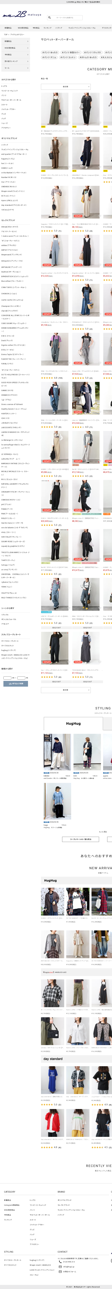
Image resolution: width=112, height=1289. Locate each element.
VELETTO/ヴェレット (9, 593)
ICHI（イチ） (5, 418)
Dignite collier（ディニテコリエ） (13, 345)
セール (7, 68)
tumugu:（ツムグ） (8, 565)
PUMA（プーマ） (7, 509)
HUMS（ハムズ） (7, 168)
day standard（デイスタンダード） (13, 205)
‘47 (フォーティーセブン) (10, 241)
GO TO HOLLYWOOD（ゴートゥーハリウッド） (15, 376)
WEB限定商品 (23, 28)
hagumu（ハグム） (8, 159)
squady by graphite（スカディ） (13, 546)
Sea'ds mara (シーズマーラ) (12, 523)
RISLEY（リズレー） (8, 518)
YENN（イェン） (6, 587)
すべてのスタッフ (7, 646)
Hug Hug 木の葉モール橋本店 (83, 778)
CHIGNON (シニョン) (9, 294)
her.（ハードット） (7, 163)
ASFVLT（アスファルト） (9, 250)
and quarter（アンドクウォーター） (14, 154)
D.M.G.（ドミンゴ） (7, 336)
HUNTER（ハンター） (8, 414)
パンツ (3, 95)
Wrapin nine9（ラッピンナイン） (13, 191)
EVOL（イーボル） (7, 350)
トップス (4, 86)
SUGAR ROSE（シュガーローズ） (13, 542)
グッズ (3, 114)
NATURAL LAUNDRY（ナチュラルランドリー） (15, 485)
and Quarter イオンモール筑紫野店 (55, 778)
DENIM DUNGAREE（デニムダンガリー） (14, 329)
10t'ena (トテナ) (7, 210)
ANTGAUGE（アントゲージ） (11, 267)
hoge (46, 825)
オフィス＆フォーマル (8, 619)
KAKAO (46, 776)
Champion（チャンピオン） (11, 306)
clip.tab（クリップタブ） (9, 311)
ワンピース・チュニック (9, 91)
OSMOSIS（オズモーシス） (10, 500)
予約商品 (36, 28)
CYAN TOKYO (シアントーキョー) (13, 287)
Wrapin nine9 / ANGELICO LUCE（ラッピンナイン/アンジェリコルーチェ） (15, 656)
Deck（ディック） (7, 341)
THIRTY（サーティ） (8, 560)
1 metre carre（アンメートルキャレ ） (15, 236)
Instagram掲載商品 (12, 1205)
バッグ (3, 119)
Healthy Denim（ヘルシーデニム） (14, 409)
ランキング (47, 28)
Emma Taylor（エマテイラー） (12, 354)
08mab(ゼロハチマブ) (9, 227)
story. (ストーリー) (8, 532)
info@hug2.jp (66, 1266)
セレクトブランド (64, 1205)
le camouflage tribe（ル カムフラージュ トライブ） (15, 446)
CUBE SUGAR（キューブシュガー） (13, 323)
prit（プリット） (6, 504)
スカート (4, 105)
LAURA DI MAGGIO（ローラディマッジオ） (15, 433)
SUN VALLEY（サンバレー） (11, 537)
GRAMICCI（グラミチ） (9, 395)
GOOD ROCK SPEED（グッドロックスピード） (15, 384)
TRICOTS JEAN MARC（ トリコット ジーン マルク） (15, 554)
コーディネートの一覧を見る (80, 839)
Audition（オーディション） (11, 272)
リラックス (5, 615)
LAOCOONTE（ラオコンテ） (11, 428)
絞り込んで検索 (16, 683)
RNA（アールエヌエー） (9, 514)
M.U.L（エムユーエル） (9, 479)
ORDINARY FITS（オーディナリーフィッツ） (15, 493)
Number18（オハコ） (9, 177)
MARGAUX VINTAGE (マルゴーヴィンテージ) (15, 465)
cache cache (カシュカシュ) (12, 300)
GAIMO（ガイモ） (7, 390)
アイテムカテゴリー (17, 35)
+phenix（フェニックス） (9, 582)
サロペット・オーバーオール (11, 100)
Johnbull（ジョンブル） (9, 423)
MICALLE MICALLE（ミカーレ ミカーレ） (15, 473)
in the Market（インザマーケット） (13, 173)
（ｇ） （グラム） (6, 400)
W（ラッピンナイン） (8, 196)
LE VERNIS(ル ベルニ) (9, 454)
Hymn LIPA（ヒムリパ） (9, 201)
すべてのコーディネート (10, 641)
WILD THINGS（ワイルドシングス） (13, 598)
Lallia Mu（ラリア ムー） (10, 459)
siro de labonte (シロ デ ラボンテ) (14, 528)
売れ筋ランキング (11, 61)
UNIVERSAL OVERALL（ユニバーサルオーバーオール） (15, 576)
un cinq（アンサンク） (9, 570)
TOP (6, 35)
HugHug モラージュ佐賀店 (53, 827)
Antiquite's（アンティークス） (12, 261)
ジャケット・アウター (8, 109)
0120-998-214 (67, 1262)
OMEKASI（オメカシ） (9, 187)
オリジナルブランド (65, 1200)
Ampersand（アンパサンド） (11, 255)
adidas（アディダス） (8, 245)
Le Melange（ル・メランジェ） (12, 440)
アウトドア (5, 624)
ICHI (75, 776)
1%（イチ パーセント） (9, 231)
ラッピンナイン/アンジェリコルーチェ (82, 28)
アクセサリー (6, 128)
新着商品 (8, 28)
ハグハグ (58, 28)
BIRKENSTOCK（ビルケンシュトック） (14, 276)
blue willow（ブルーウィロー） (12, 281)
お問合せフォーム (67, 1271)
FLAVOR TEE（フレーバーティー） (13, 359)
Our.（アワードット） (8, 182)
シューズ (4, 123)
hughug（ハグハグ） (8, 650)
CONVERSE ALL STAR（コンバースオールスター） (15, 317)
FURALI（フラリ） (7, 364)
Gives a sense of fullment (12, 404)
